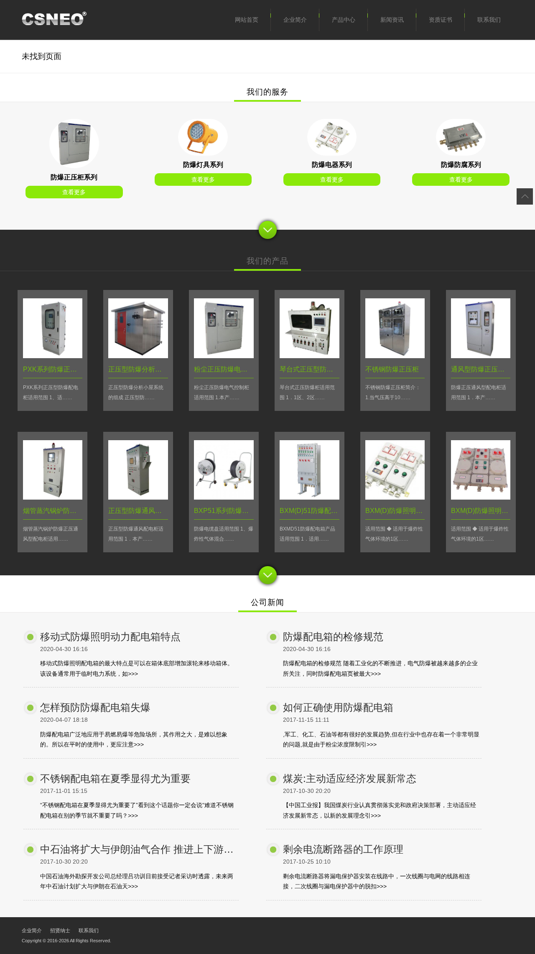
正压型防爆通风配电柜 (141, 510)
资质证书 (440, 19)
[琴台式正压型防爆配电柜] (309, 355)
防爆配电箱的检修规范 (333, 636)
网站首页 (246, 19)
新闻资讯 (392, 19)
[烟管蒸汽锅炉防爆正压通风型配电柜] (52, 497)
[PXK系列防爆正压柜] (74, 165)
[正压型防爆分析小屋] (138, 355)
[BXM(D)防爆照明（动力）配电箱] (395, 497)
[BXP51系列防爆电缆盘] (223, 497)
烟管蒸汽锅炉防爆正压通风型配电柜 (76, 510)
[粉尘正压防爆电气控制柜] (223, 355)
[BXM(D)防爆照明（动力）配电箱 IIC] (480, 497)
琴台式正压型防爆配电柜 (316, 369)
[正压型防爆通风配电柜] (138, 497)
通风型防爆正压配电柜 (484, 369)
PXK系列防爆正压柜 (53, 369)
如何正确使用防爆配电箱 (338, 707)
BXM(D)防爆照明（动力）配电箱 (414, 510)
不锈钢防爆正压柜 (392, 369)
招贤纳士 (60, 930)
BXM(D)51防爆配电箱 (312, 510)
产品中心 (343, 19)
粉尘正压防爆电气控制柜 (231, 369)
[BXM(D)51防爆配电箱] (309, 497)
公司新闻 (267, 602)
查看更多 (74, 192)
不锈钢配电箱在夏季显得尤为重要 (115, 778)
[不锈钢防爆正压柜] (395, 355)
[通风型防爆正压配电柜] (480, 355)
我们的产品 (267, 260)
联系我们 (489, 19)
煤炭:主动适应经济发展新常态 (349, 778)
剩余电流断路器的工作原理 (343, 849)
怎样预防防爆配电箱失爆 (95, 707)
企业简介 (295, 19)
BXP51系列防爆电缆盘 (228, 510)
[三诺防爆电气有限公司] (54, 20)
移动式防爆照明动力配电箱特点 (110, 636)
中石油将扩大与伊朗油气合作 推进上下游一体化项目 (157, 849)
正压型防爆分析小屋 (138, 369)
